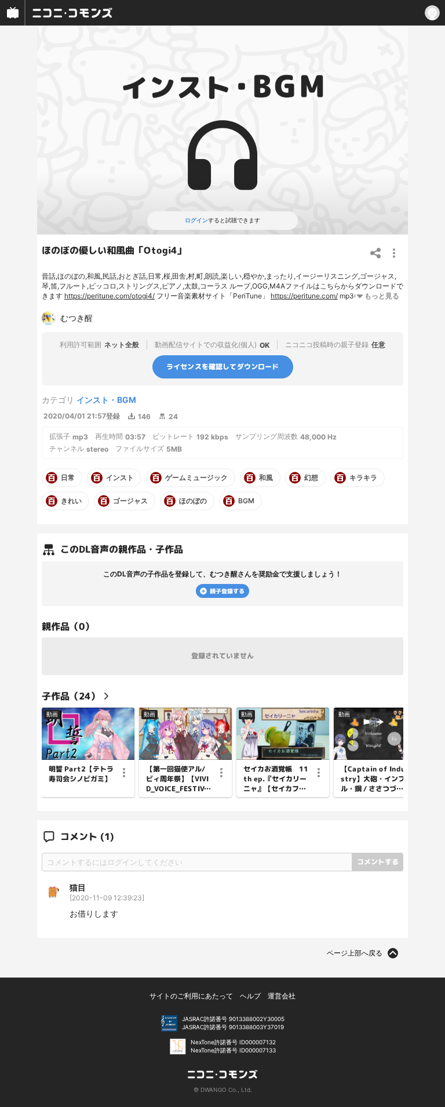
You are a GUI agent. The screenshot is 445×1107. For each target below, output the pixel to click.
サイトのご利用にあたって (191, 995)
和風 (266, 477)
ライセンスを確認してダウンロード (222, 367)
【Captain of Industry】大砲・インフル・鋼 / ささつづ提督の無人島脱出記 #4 (373, 779)
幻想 (311, 477)
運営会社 (282, 995)
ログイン (196, 220)
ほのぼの (193, 500)
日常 (68, 477)
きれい (71, 500)
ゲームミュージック (196, 477)
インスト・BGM (106, 400)
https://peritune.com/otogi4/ (109, 295)
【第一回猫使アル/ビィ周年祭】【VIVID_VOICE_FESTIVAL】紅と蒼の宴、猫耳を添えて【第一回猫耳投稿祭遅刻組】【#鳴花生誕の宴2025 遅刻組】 (178, 779)
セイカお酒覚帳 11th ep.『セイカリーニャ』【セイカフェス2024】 (275, 779)
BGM (246, 500)
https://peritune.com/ (304, 295)
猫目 (78, 887)
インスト (120, 477)
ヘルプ (250, 995)
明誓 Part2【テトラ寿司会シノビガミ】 (81, 774)
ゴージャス (130, 500)
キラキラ (363, 477)
